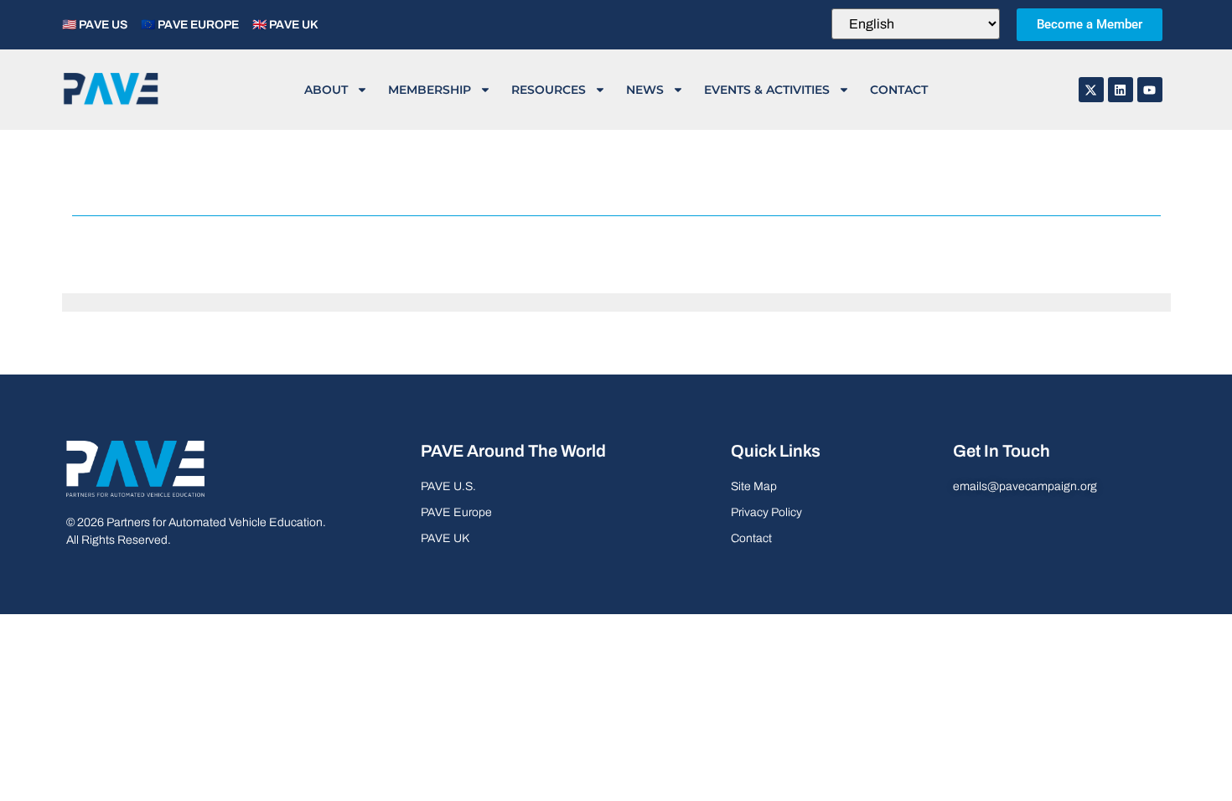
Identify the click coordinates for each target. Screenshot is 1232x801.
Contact (899, 89)
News (645, 89)
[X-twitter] (1091, 89)
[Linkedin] (1120, 89)
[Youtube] (1149, 89)
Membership (429, 89)
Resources (548, 89)
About (326, 89)
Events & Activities (767, 89)
